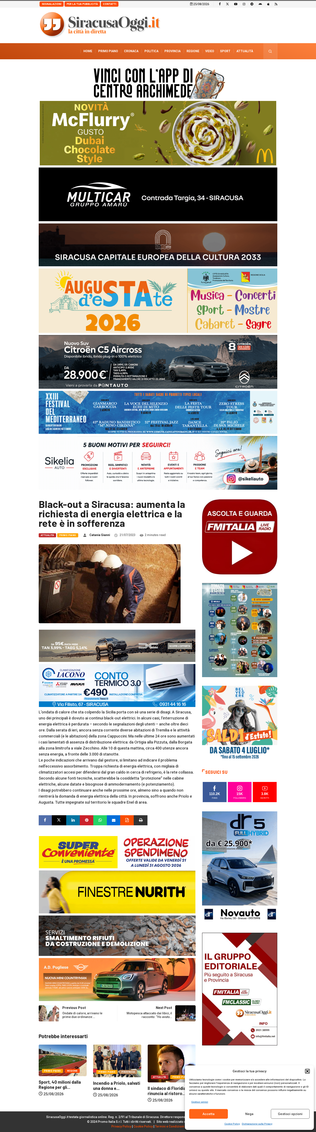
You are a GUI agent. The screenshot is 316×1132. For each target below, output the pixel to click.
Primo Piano (108, 51)
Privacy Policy (121, 1126)
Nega (249, 1114)
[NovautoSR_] (239, 867)
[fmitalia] (158, 412)
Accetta (208, 1114)
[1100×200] (158, 244)
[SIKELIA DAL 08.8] (158, 462)
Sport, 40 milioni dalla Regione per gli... (169, 1084)
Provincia (172, 51)
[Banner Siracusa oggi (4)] (158, 361)
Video (209, 51)
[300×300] (239, 723)
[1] (239, 988)
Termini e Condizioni (169, 1126)
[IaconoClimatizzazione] (117, 685)
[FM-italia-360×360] (239, 536)
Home (87, 51)
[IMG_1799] (117, 852)
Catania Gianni (99, 535)
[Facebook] (220, 3)
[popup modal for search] (270, 51)
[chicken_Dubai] (158, 133)
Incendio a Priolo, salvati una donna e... (62, 1085)
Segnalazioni (51, 4)
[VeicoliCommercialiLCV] (158, 194)
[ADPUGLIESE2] (117, 979)
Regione (193, 51)
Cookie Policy (232, 1124)
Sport (225, 51)
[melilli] (239, 630)
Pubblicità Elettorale (234, 67)
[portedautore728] (117, 891)
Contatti (109, 4)
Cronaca (131, 51)
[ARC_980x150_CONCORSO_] (158, 82)
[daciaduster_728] (117, 645)
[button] (307, 1071)
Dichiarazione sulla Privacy (257, 1124)
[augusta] (158, 300)
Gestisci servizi (199, 1102)
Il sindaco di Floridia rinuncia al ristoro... (112, 1091)
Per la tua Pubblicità (82, 4)
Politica (151, 51)
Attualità (244, 51)
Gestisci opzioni (290, 1114)
